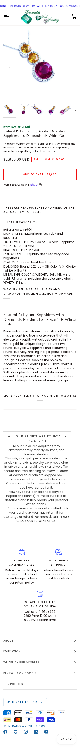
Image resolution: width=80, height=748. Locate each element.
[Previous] (9, 67)
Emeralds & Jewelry (22, 726)
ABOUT (8, 640)
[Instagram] (26, 732)
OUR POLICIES (13, 684)
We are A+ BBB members (21, 662)
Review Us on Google (20, 673)
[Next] (70, 67)
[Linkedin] (36, 732)
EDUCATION (11, 651)
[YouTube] (46, 732)
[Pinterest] (15, 732)
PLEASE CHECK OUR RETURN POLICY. (42, 519)
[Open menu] (9, 17)
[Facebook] (5, 732)
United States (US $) (23, 702)
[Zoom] (11, 95)
